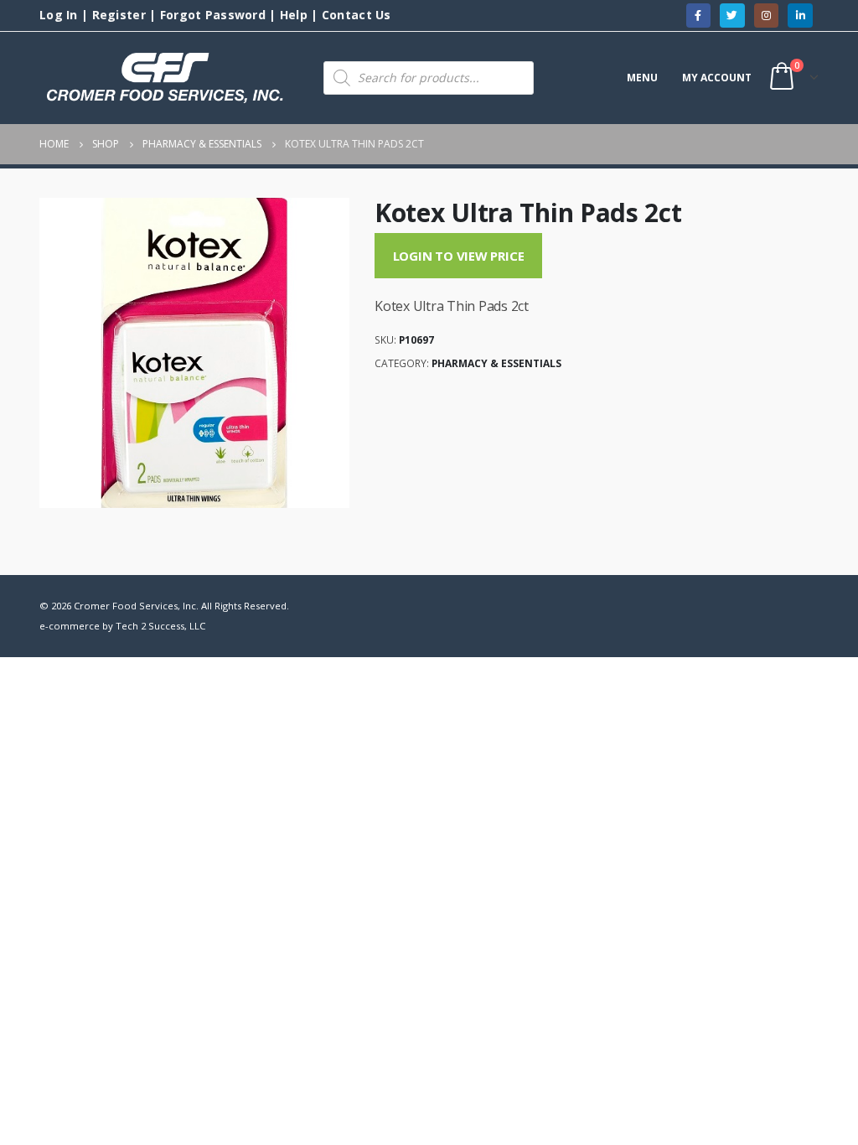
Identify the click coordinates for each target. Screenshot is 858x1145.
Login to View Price (459, 255)
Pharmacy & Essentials (496, 363)
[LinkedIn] (800, 15)
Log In (58, 15)
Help (294, 15)
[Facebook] (698, 15)
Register (119, 15)
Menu (642, 77)
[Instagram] (766, 15)
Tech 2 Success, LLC (160, 625)
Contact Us (356, 15)
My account (717, 77)
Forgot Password (213, 15)
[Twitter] (732, 15)
